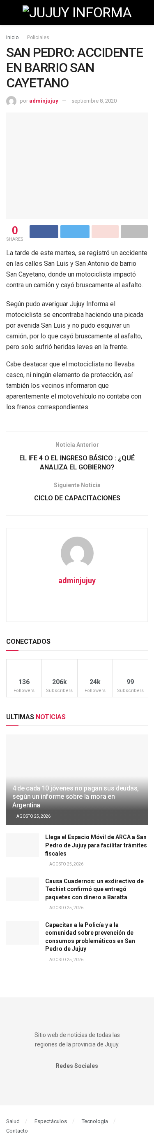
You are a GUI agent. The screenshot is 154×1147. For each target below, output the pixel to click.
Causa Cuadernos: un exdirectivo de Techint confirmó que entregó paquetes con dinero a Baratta (94, 889)
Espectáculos (50, 1121)
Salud (13, 1121)
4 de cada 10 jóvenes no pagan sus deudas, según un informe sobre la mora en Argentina (75, 796)
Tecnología (95, 1121)
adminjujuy (43, 101)
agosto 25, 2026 (33, 816)
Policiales (38, 37)
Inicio (12, 37)
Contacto (17, 1131)
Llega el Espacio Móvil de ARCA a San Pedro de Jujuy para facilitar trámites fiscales (96, 845)
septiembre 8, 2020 (94, 101)
